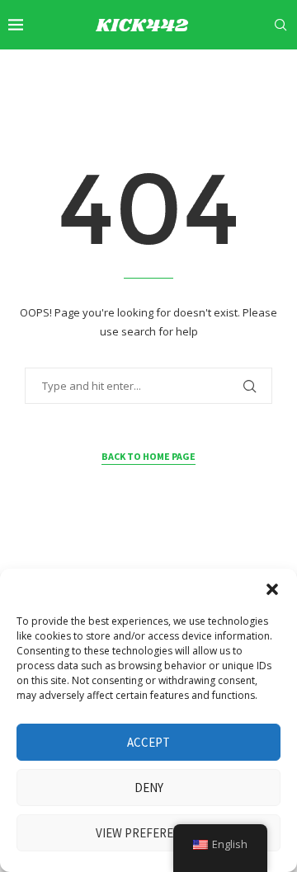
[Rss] (284, 72)
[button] (272, 589)
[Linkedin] (191, 72)
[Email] (229, 72)
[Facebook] (136, 72)
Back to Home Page (148, 456)
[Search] (280, 25)
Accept (148, 742)
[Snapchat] (248, 72)
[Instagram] (172, 72)
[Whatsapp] (266, 72)
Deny (148, 787)
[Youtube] (209, 72)
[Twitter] (153, 72)
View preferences (149, 833)
